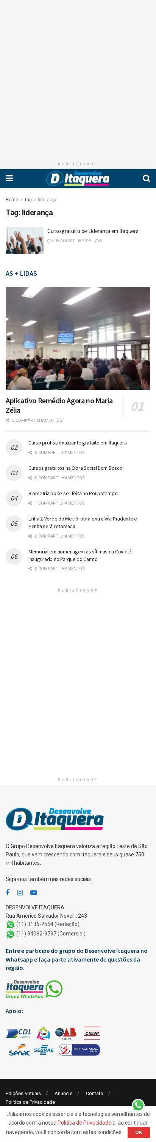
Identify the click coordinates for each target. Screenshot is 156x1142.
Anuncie (63, 1093)
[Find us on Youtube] (33, 893)
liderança (48, 199)
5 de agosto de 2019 (71, 241)
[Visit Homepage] (77, 178)
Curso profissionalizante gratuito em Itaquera (77, 442)
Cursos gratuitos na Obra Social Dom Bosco (75, 468)
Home (12, 199)
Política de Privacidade (30, 1102)
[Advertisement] (78, 78)
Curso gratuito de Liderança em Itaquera (92, 231)
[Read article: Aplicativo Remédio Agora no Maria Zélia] (78, 338)
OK (138, 1132)
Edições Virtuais (23, 1093)
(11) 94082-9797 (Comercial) (51, 934)
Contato (94, 1093)
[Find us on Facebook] (7, 893)
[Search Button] (146, 178)
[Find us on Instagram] (20, 893)
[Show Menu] (9, 178)
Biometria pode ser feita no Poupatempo (72, 493)
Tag (28, 199)
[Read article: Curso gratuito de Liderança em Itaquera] (25, 240)
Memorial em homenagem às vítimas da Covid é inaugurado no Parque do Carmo (79, 555)
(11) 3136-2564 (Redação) (48, 924)
